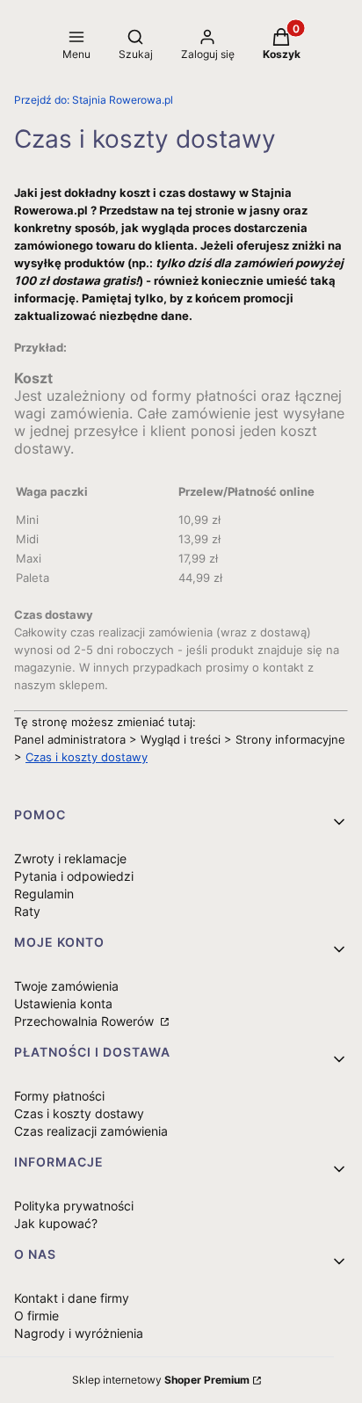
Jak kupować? (56, 1223)
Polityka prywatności (74, 1205)
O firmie (36, 1315)
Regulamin (44, 893)
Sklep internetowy (161, 1379)
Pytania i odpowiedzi (74, 876)
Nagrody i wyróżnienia (78, 1333)
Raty (27, 911)
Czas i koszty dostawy (86, 757)
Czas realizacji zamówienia (91, 1130)
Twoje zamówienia (66, 985)
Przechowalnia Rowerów (85, 1021)
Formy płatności (59, 1095)
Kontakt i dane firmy (71, 1297)
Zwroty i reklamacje (70, 858)
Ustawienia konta (63, 1003)
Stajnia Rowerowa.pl (93, 99)
